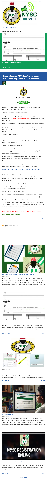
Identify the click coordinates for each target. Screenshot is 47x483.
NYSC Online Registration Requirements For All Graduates (11, 62)
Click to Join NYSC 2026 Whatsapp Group (9, 27)
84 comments (7, 380)
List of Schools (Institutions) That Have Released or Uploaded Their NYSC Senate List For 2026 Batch (18, 274)
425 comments (7, 286)
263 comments (7, 67)
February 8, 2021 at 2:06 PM (13, 225)
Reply (6, 228)
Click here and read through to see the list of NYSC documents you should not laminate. (21, 169)
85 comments (7, 473)
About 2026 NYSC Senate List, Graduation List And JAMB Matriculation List (14, 367)
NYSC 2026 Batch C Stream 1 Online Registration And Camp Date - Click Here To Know (16, 461)
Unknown (6, 225)
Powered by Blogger (24, 477)
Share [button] (3, 67)
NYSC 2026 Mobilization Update (7, 414)
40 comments (7, 426)
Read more (43, 286)
